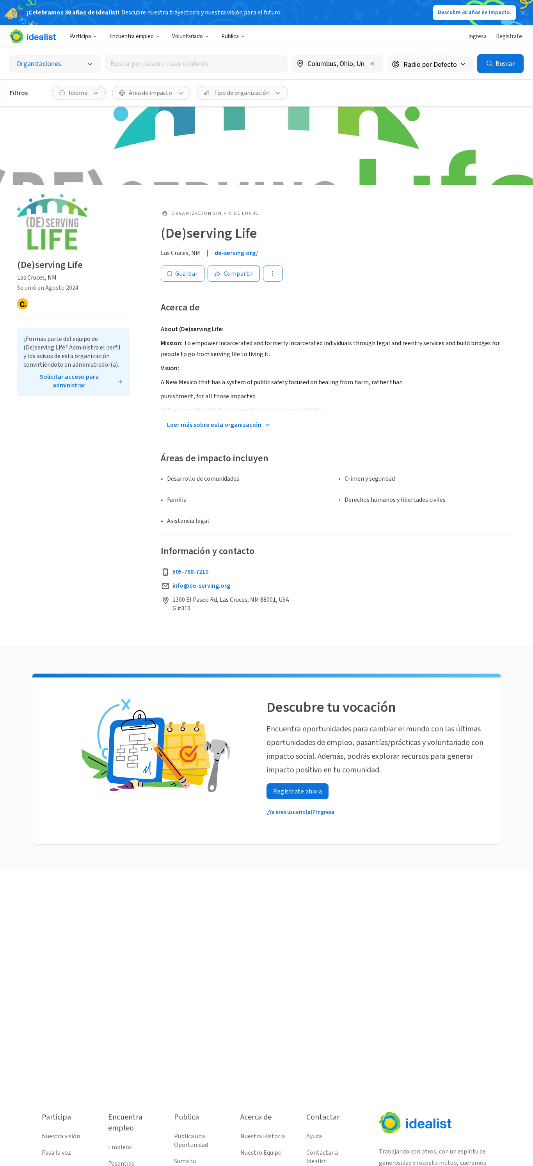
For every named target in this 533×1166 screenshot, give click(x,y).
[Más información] (338, 64)
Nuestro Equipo (261, 1152)
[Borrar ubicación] (372, 64)
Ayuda (314, 1136)
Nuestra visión (61, 1136)
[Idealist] (32, 36)
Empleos (120, 1147)
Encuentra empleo (131, 36)
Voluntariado (187, 36)
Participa (80, 36)
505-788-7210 (190, 571)
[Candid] (22, 304)
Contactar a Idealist (322, 1157)
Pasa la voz (56, 1152)
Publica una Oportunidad (191, 1140)
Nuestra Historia (262, 1136)
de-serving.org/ (236, 253)
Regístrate (509, 36)
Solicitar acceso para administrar (69, 381)
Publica (230, 36)
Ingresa (477, 36)
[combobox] (196, 63)
